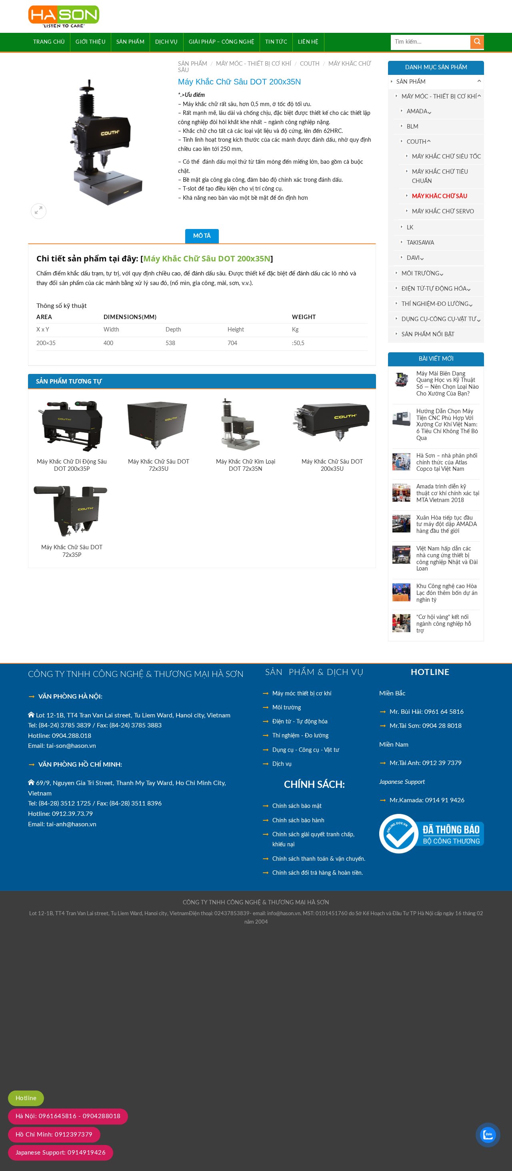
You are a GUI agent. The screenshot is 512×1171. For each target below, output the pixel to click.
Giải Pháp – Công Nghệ (221, 42)
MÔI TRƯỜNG (420, 274)
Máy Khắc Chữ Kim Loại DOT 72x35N (245, 465)
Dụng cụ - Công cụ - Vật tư (305, 750)
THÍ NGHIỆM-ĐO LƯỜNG (435, 304)
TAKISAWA (420, 243)
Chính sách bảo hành (298, 821)
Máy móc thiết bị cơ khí (301, 694)
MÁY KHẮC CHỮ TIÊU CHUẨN (440, 176)
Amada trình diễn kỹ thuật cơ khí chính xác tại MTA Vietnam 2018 (447, 493)
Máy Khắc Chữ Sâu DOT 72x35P (71, 551)
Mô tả (202, 236)
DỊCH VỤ (166, 42)
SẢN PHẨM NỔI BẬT (428, 334)
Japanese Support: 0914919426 (61, 1153)
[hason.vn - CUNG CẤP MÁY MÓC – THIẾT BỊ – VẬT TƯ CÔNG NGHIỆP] (87, 16)
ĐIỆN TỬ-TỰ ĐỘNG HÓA (434, 289)
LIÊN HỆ (308, 42)
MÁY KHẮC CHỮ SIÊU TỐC (446, 157)
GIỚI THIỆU (91, 42)
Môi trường (286, 708)
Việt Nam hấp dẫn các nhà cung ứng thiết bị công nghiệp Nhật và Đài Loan (447, 559)
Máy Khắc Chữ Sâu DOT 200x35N (206, 258)
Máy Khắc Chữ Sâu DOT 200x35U (332, 465)
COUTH (416, 142)
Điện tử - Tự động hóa (300, 722)
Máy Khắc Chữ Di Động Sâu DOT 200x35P (72, 465)
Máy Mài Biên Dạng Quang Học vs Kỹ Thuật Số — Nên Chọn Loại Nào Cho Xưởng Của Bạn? (447, 384)
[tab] (202, 236)
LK (410, 228)
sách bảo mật (297, 806)
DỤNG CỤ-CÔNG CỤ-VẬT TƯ (439, 319)
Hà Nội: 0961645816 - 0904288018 (68, 1116)
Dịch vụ (282, 764)
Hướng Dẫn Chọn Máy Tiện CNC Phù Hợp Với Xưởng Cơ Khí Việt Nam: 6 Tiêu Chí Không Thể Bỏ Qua (447, 425)
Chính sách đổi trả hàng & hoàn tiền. (317, 873)
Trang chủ (49, 42)
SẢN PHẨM (130, 42)
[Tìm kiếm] (477, 42)
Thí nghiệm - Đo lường (300, 736)
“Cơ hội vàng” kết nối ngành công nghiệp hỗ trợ (443, 624)
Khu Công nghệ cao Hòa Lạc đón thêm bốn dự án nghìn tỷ (447, 593)
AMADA (417, 111)
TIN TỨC (276, 42)
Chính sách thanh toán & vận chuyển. (318, 859)
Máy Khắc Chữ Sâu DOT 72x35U (158, 465)
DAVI (413, 258)
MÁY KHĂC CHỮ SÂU (439, 196)
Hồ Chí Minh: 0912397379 (54, 1135)
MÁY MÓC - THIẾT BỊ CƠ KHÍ (439, 97)
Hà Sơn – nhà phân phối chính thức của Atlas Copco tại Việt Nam (446, 462)
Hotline (26, 1098)
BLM (412, 127)
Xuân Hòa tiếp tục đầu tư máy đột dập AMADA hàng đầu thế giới (446, 524)
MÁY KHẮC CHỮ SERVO (443, 212)
